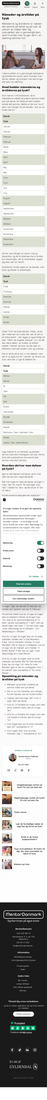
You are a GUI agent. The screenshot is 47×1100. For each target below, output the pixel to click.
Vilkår (23, 969)
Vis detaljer (34, 576)
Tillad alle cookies (23, 584)
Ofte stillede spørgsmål (22, 987)
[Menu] (42, 3)
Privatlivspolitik (23, 966)
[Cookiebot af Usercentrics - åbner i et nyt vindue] (33, 499)
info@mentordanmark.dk (23, 946)
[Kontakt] (27, 3)
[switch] (40, 551)
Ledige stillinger (22, 984)
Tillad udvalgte (23, 591)
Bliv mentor (22, 980)
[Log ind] (34, 3)
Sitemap (22, 991)
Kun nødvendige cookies (23, 599)
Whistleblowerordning (22, 957)
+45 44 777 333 (22, 942)
